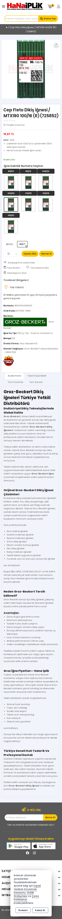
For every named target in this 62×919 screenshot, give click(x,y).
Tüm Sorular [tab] (36, 382)
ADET (22, 244)
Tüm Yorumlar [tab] (15, 382)
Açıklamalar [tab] (14, 375)
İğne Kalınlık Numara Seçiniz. (24, 166)
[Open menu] (4, 6)
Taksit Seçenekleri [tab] (36, 375)
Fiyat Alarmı (13, 267)
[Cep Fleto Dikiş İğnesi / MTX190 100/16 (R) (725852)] (31, 69)
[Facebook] (27, 853)
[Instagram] (34, 853)
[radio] (11, 182)
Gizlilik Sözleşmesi (24, 894)
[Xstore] (25, 6)
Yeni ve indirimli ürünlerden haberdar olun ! (30, 824)
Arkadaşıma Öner (17, 273)
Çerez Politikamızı (26, 898)
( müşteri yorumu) (13, 124)
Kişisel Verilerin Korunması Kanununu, (27, 889)
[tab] (14, 376)
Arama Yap (50, 18)
